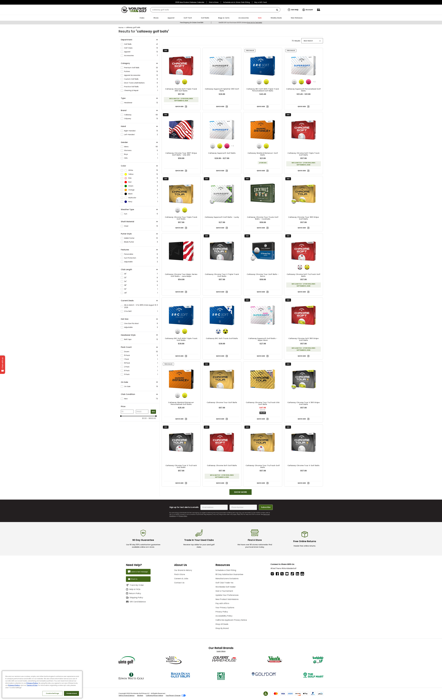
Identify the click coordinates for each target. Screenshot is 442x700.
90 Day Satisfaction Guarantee (229, 574)
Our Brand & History (183, 570)
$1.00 (144, 418)
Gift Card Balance (138, 601)
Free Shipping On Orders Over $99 (191, 22)
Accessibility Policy (223, 616)
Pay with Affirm (222, 603)
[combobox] (215, 9)
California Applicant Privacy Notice (231, 620)
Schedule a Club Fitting (225, 570)
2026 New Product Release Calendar (189, 2)
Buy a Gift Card (260, 2)
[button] (293, 9)
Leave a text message (139, 572)
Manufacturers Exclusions (226, 578)
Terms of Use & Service (126, 695)
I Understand (71, 693)
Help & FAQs (134, 589)
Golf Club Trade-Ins (224, 582)
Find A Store (179, 574)
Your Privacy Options (224, 607)
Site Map (140, 695)
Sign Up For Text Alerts (254, 22)
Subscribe (265, 507)
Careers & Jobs (181, 578)
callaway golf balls (133, 27)
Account (309, 10)
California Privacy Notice (154, 695)
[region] (42, 684)
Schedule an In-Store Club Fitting (236, 2)
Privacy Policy (183, 516)
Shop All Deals (221, 624)
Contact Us (179, 582)
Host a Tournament (224, 591)
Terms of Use (32, 685)
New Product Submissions (226, 599)
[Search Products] (278, 10)
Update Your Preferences (226, 595)
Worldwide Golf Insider (225, 587)
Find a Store (213, 2)
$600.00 (151, 418)
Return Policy (135, 593)
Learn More (221, 651)
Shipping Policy (136, 597)
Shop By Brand (222, 628)
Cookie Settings (52, 693)
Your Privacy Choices (173, 695)
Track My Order (137, 585)
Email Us (134, 579)
